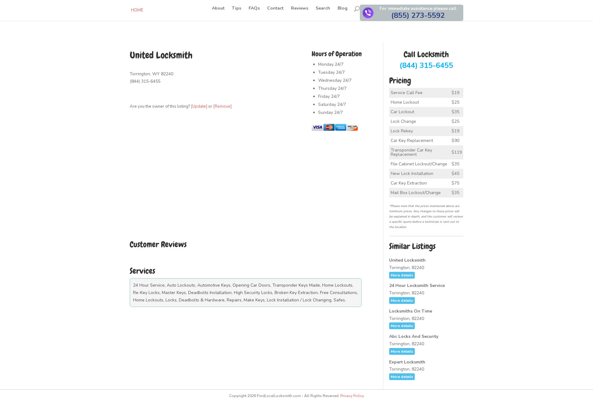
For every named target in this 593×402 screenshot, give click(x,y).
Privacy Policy (352, 395)
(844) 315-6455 (426, 60)
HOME (137, 10)
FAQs (254, 8)
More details (402, 275)
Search (323, 8)
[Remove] (222, 106)
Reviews (299, 8)
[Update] (199, 106)
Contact (275, 8)
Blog (342, 8)
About (218, 8)
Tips (236, 8)
